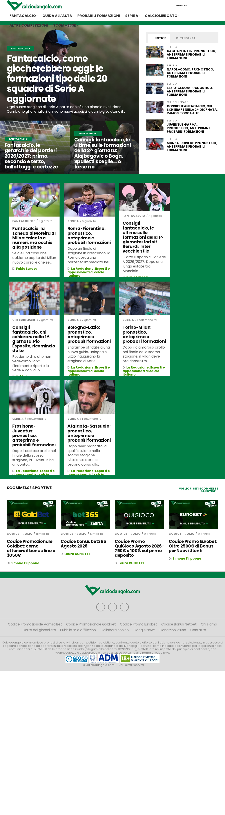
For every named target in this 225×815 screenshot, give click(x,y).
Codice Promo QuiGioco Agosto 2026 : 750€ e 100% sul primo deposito (139, 548)
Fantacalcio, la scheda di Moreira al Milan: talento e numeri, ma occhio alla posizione (34, 237)
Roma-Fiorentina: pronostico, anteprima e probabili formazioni (89, 235)
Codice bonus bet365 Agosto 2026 (83, 543)
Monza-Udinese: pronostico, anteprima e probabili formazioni (192, 146)
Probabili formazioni (98, 15)
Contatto (198, 630)
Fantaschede (23, 221)
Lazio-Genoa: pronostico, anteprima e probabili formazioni (190, 91)
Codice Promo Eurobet (138, 624)
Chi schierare (24, 320)
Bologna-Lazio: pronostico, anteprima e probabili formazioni (89, 334)
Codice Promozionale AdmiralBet (35, 624)
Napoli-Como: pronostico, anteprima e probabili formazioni (190, 73)
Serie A (131, 15)
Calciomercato (161, 15)
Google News (144, 630)
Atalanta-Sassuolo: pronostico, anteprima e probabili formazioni (89, 433)
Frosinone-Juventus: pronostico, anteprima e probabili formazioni (33, 435)
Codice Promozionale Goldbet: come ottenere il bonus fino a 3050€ (31, 548)
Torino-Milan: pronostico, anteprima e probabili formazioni (144, 334)
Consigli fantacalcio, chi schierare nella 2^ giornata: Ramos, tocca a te (192, 109)
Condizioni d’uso (173, 630)
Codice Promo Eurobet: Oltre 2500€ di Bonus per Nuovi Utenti (193, 546)
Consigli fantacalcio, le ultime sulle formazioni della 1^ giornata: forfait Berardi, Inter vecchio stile (143, 237)
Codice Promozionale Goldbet (91, 624)
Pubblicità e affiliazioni (78, 630)
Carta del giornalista (39, 630)
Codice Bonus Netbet (179, 624)
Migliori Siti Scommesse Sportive (198, 490)
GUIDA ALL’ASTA (57, 15)
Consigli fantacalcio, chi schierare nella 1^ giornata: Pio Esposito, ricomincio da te (33, 339)
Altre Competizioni (28, 25)
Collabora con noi (115, 630)
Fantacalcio (22, 15)
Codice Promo (20, 534)
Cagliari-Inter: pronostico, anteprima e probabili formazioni (191, 54)
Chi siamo (209, 624)
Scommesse (64, 25)
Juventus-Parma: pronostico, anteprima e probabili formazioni (188, 128)
